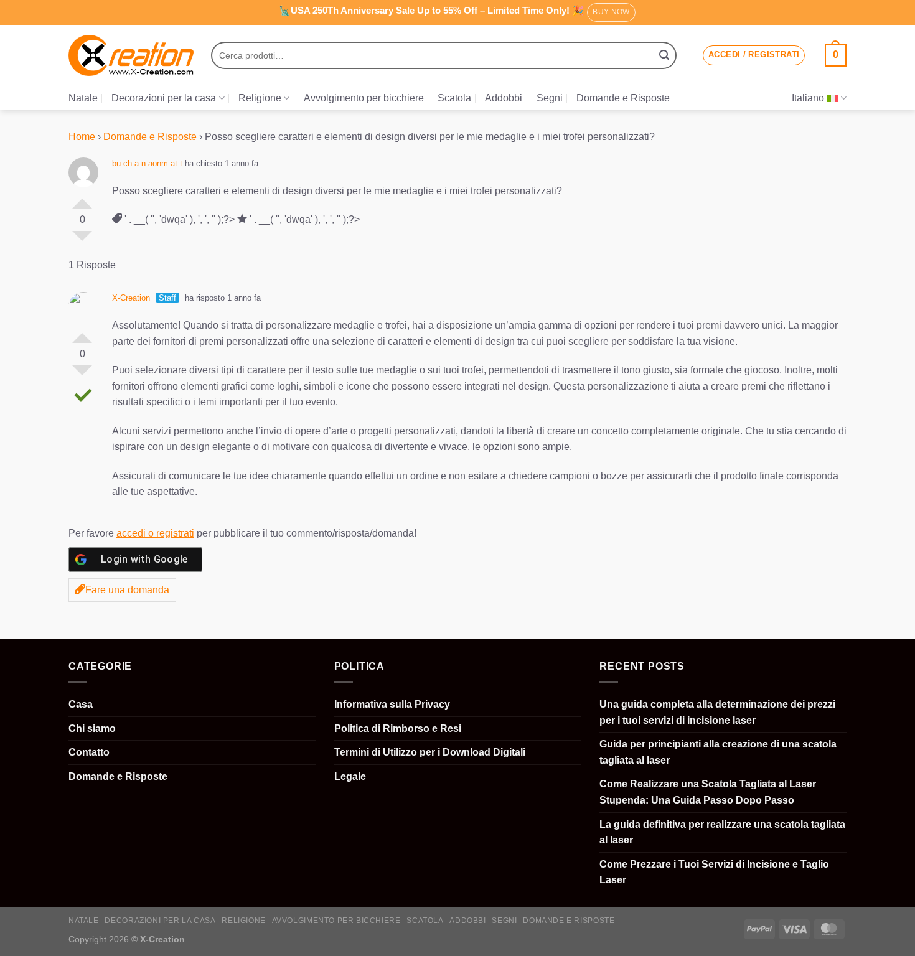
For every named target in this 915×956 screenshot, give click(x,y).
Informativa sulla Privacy (392, 704)
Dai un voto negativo (82, 241)
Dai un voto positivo (82, 199)
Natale (83, 98)
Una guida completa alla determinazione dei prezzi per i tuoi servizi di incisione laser (717, 712)
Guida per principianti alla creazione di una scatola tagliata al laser (718, 752)
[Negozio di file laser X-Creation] (131, 56)
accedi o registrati (155, 533)
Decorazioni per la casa (163, 98)
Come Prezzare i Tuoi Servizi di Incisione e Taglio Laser (714, 872)
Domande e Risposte (623, 98)
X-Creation (131, 297)
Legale (350, 776)
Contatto (89, 752)
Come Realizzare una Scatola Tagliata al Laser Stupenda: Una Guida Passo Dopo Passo (707, 792)
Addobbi (503, 98)
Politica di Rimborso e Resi (397, 728)
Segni (550, 98)
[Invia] (664, 55)
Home (81, 136)
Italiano (808, 98)
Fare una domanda (127, 589)
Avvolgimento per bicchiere (364, 98)
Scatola (454, 98)
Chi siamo (92, 728)
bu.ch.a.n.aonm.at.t (147, 163)
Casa (80, 704)
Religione (259, 98)
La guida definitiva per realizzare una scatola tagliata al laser (722, 832)
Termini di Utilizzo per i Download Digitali (429, 752)
